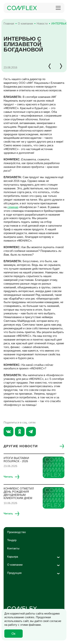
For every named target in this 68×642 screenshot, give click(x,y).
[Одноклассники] (20, 432)
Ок (13, 633)
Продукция (14, 572)
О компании (14, 564)
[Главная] (22, 8)
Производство (16, 532)
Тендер (11, 540)
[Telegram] (31, 432)
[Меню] (58, 8)
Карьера (12, 556)
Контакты (13, 548)
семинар (12, 207)
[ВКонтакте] (8, 432)
